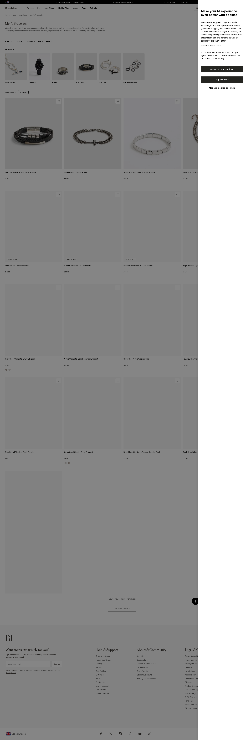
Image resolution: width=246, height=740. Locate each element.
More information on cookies (211, 46)
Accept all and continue (222, 69)
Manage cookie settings (222, 88)
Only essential (222, 80)
